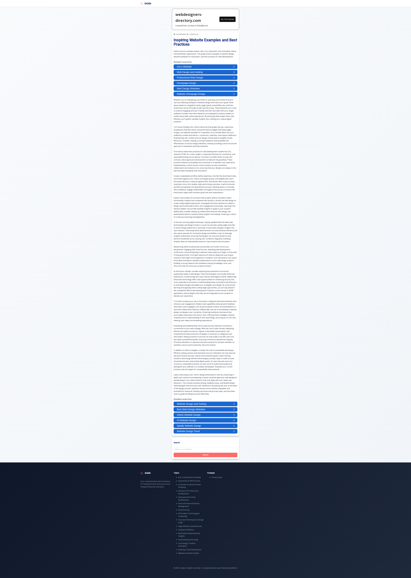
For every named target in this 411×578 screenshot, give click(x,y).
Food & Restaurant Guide (188, 539)
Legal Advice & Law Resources (190, 526)
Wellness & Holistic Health (188, 553)
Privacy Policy (216, 477)
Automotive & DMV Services (189, 481)
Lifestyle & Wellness (186, 530)
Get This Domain (227, 19)
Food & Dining (183, 510)
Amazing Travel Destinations (189, 549)
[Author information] (187, 34)
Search (205, 455)
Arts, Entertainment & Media (189, 477)
